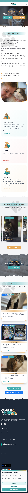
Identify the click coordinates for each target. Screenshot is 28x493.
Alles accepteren (14, 489)
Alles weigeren (14, 486)
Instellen (14, 483)
